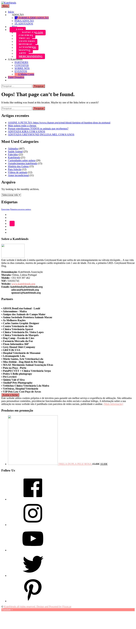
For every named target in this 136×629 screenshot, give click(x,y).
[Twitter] (33, 575)
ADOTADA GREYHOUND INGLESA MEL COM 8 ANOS (41, 134)
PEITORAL (26, 44)
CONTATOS (22, 65)
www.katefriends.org (23, 283)
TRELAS (24, 38)
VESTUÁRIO (27, 41)
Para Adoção (14, 169)
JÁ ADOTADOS (24, 23)
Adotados (13, 148)
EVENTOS (21, 71)
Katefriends (14, 157)
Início (11, 11)
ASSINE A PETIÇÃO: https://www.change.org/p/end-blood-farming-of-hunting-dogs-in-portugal (59, 122)
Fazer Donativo (16, 77)
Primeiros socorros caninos (20, 209)
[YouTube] (33, 550)
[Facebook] (33, 499)
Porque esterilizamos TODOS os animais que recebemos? (38, 128)
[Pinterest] (33, 601)
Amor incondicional (18, 175)
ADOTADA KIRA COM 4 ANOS (26, 131)
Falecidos (13, 154)
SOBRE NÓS (22, 68)
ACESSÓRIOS (27, 47)
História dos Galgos (18, 166)
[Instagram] (33, 524)
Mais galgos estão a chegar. (22, 125)
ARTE (22, 53)
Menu (5, 6)
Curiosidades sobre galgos (21, 160)
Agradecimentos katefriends (22, 163)
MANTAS (24, 50)
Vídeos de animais (17, 172)
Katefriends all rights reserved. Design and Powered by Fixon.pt (37, 606)
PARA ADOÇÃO (24, 20)
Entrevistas (5, 209)
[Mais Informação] (113, 404)
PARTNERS (21, 62)
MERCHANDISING (30, 56)
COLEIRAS (26, 35)
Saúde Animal (15, 151)
